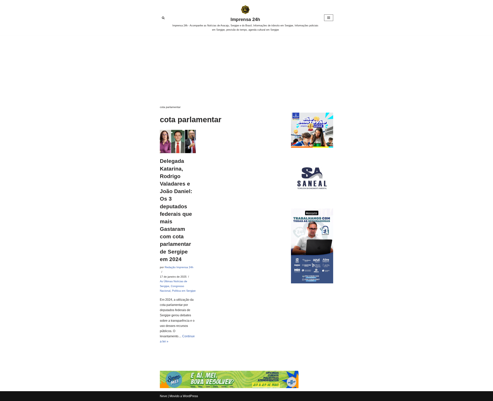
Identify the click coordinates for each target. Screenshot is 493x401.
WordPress (190, 396)
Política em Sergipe (184, 290)
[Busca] (163, 17)
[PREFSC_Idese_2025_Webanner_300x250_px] (312, 146)
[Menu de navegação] (328, 17)
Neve (163, 396)
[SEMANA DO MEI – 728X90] (229, 387)
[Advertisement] (246, 64)
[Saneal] (312, 198)
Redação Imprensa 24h (179, 267)
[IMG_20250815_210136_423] (312, 282)
